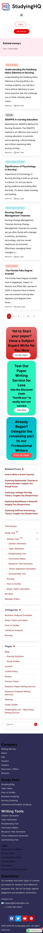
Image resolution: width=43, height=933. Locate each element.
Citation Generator (17, 543)
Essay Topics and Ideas (15, 162)
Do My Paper (21, 355)
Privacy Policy (12, 681)
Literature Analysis (14, 630)
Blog (7, 652)
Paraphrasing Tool (17, 553)
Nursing (9, 115)
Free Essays (11, 526)
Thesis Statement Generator (22, 569)
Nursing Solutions (15, 656)
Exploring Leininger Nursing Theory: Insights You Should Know (21, 494)
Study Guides (13, 661)
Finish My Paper (21, 455)
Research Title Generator (21, 564)
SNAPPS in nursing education (21, 119)
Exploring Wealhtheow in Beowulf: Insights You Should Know (21, 503)
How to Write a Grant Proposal (19, 474)
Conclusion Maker (17, 559)
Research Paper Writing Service (20, 686)
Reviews (9, 594)
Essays (8, 676)
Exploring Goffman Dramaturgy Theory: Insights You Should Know (21, 512)
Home (5, 49)
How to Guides (11, 65)
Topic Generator (16, 548)
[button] (22, 15)
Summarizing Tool (17, 574)
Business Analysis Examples (18, 615)
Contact (9, 666)
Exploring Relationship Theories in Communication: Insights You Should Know (21, 483)
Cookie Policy (11, 671)
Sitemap (9, 699)
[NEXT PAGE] (34, 316)
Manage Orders (12, 599)
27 (28, 316)
